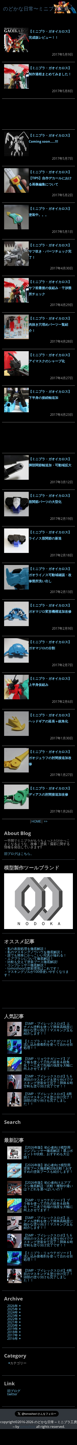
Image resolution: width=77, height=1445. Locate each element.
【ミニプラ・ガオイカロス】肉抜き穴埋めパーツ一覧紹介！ (50, 324)
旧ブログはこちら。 (19, 853)
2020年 (12, 1325)
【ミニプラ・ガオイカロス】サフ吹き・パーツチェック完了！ (50, 251)
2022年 (12, 1319)
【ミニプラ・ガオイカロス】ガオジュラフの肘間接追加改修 (50, 757)
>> (45, 821)
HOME (36, 821)
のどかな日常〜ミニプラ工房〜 (38, 8)
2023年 (12, 1315)
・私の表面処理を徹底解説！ (25, 948)
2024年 (12, 1312)
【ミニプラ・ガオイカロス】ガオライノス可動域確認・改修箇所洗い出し (50, 574)
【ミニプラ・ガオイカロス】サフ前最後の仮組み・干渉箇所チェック (50, 287)
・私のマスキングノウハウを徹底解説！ (33, 952)
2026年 (12, 1306)
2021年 (12, 1322)
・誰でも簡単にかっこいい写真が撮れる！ (35, 955)
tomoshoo (27, 1426)
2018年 (12, 1332)
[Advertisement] (38, 114)
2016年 (12, 1338)
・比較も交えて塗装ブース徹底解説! (30, 962)
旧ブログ (13, 1391)
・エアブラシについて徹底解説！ (28, 958)
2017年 (12, 1335)
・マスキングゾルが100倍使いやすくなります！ (36, 973)
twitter (12, 1394)
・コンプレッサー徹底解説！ (25, 965)
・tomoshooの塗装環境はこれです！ (32, 968)
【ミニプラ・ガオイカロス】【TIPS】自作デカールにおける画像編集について (50, 178)
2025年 (12, 1309)
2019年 (12, 1328)
